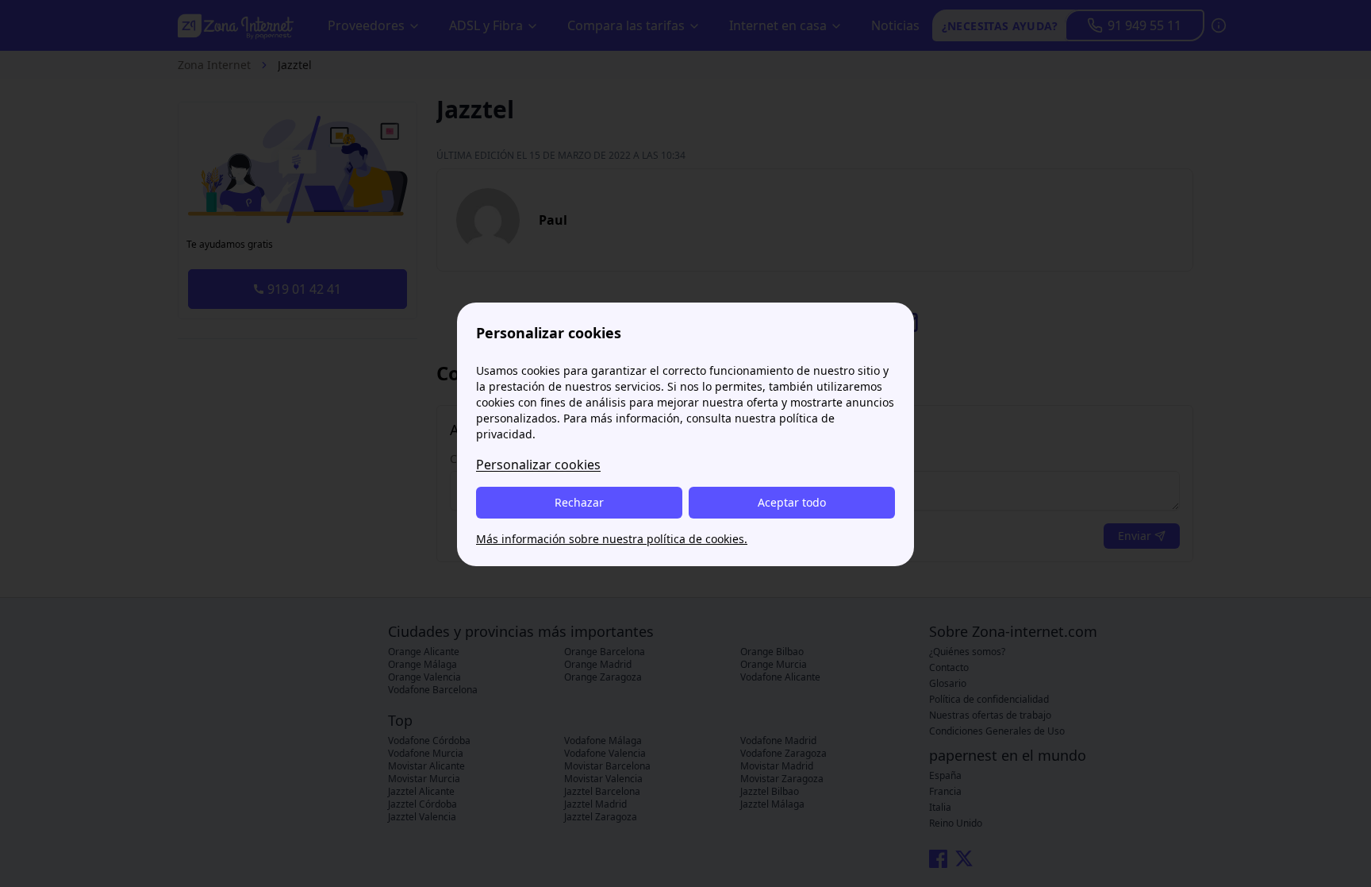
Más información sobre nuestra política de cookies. (611, 538)
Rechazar (579, 502)
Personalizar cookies (538, 464)
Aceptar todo (792, 502)
